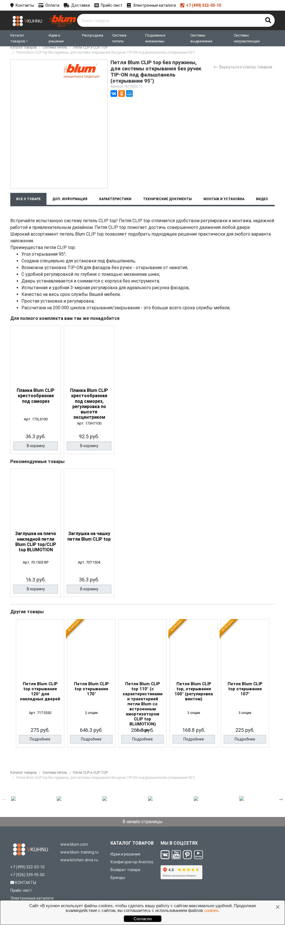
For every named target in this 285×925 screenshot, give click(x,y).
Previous (4, 798)
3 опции (193, 713)
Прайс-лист (111, 5)
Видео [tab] (262, 199)
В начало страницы (142, 821)
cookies (211, 910)
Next (281, 798)
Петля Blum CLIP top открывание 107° (245, 688)
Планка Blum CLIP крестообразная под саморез (36, 396)
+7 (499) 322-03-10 (203, 5)
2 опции (91, 713)
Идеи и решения (56, 38)
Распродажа (92, 35)
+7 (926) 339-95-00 (27, 875)
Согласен (143, 918)
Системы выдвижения (201, 38)
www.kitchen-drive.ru (79, 860)
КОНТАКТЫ (25, 882)
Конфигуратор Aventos (131, 862)
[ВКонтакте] (113, 93)
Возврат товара (125, 870)
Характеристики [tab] (115, 199)
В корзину (36, 446)
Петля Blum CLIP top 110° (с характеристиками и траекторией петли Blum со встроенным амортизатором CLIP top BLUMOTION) (143, 704)
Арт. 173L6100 (36, 419)
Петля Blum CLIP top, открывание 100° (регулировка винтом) (194, 691)
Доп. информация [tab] (69, 199)
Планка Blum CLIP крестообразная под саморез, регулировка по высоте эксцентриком (89, 404)
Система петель (119, 38)
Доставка (80, 5)
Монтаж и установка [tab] (223, 199)
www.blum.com (74, 844)
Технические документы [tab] (167, 199)
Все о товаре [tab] (28, 199)
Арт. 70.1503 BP (35, 562)
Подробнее (40, 739)
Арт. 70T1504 (89, 562)
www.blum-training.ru (79, 852)
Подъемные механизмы (155, 38)
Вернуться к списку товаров (242, 67)
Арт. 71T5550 (40, 713)
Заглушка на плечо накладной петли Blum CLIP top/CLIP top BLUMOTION (35, 541)
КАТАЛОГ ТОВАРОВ (132, 843)
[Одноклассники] (121, 93)
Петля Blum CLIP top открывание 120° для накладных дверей (40, 691)
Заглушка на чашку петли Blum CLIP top (89, 536)
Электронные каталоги (154, 5)
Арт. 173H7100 (89, 423)
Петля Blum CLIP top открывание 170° (91, 688)
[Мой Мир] (129, 93)
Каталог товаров (17, 38)
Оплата (52, 5)
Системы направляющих (247, 38)
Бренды (117, 877)
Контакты (25, 5)
